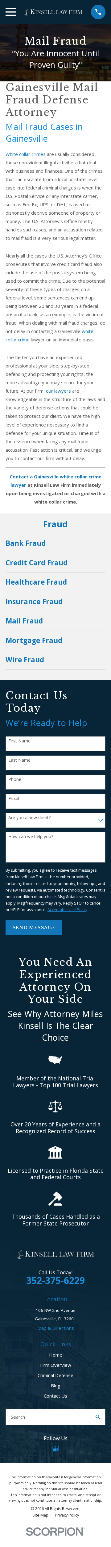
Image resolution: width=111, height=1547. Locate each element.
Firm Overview (55, 1365)
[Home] (53, 12)
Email (13, 798)
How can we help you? (30, 836)
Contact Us (55, 1396)
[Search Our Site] (98, 1417)
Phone (14, 779)
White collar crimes (26, 154)
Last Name (19, 760)
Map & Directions (55, 1328)
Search (18, 1417)
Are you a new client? (29, 817)
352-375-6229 (55, 1280)
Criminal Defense (55, 1375)
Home (55, 1355)
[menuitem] (55, 543)
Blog (55, 1385)
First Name (19, 741)
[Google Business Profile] (55, 1448)
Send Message (34, 927)
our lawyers (58, 391)
